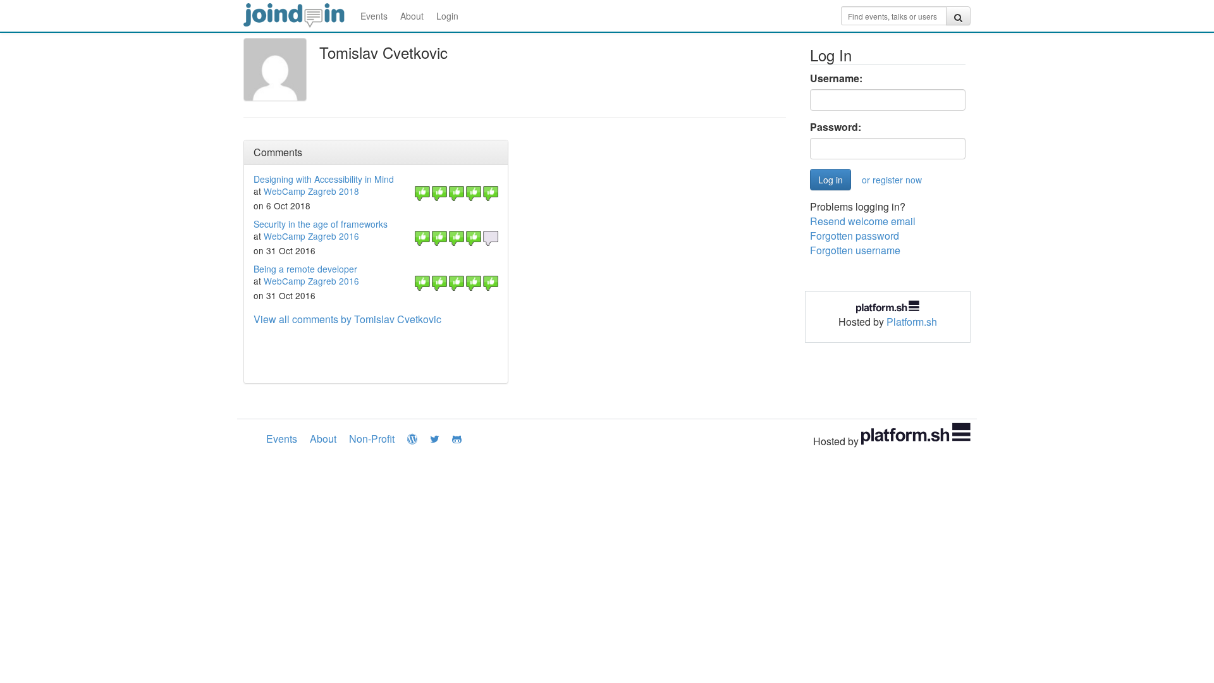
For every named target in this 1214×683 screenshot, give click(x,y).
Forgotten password (854, 235)
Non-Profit (372, 438)
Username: (836, 78)
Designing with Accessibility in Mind (324, 179)
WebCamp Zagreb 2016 (311, 236)
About (412, 15)
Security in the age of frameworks (321, 224)
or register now (892, 179)
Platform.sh (911, 321)
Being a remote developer (305, 268)
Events (374, 15)
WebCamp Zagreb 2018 (311, 191)
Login (447, 15)
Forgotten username (855, 250)
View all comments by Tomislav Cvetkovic (347, 319)
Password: (835, 127)
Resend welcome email (863, 221)
